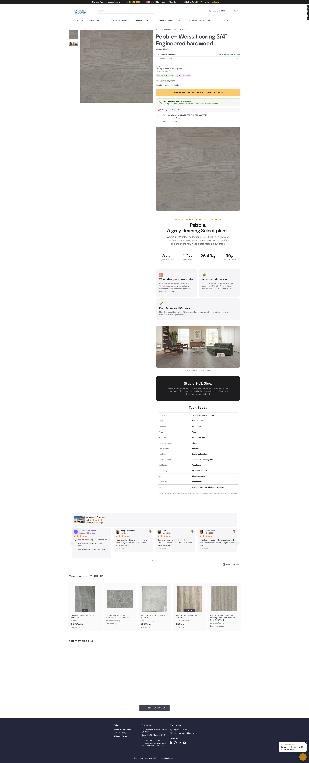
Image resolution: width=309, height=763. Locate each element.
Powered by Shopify (165, 758)
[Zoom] (116, 66)
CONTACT (226, 20)
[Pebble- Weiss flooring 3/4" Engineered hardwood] (82, 668)
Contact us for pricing (187, 110)
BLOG (181, 20)
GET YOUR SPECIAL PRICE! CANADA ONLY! (198, 92)
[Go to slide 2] (154, 560)
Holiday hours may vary (152, 740)
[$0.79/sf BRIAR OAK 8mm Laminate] (85, 607)
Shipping (159, 85)
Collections (166, 30)
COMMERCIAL (143, 20)
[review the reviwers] (150, 532)
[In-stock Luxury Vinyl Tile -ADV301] (154, 607)
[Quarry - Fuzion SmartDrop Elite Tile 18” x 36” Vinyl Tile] (120, 605)
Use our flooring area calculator (229, 54)
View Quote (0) (308, 13)
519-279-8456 (134, 2)
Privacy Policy (120, 733)
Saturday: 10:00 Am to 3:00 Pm (153, 736)
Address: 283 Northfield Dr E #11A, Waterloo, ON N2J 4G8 (154, 744)
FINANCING (166, 20)
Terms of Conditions (122, 729)
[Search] (151, 11)
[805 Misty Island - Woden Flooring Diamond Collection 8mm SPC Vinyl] (224, 606)
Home (158, 30)
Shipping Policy (120, 736)
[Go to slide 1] (152, 560)
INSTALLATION (118, 20)
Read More (120, 548)
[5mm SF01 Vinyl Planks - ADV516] (189, 607)
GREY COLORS (178, 30)
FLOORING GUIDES (201, 20)
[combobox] (125, 11)
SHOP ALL (95, 20)
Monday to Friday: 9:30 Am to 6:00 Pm (154, 730)
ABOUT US (77, 20)
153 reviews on (92, 523)
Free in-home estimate (210, 2)
